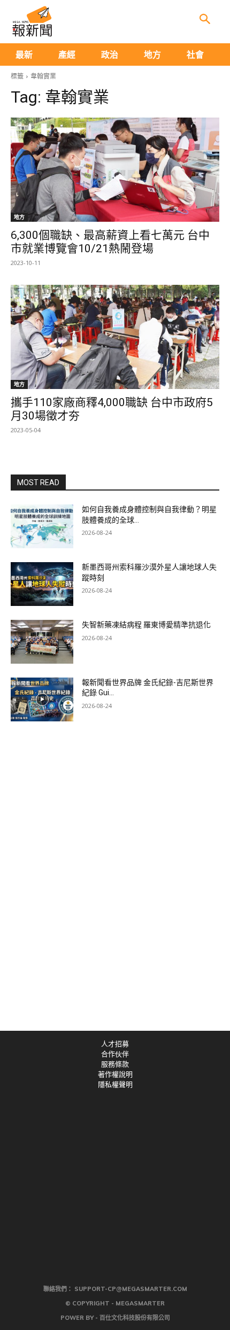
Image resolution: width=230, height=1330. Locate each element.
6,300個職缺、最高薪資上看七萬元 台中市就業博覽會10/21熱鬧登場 (110, 242)
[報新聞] (32, 21)
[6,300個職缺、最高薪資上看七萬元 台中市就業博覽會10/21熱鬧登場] (115, 170)
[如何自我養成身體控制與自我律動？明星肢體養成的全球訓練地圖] (42, 526)
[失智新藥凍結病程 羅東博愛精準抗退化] (42, 642)
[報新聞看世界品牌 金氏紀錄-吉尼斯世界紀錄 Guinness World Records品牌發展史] (42, 699)
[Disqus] (115, 883)
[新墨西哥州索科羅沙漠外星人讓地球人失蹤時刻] (42, 584)
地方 (19, 217)
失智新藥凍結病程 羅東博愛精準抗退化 (146, 624)
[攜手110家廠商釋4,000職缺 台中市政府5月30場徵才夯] (115, 337)
